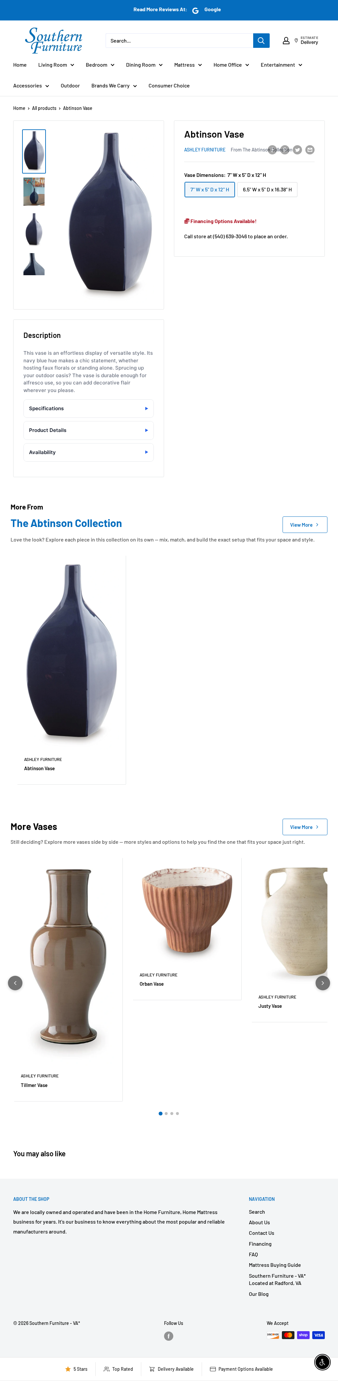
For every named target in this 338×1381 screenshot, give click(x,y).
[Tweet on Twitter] (297, 149)
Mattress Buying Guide (275, 1265)
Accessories (27, 85)
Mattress (184, 64)
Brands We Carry (110, 85)
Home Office (228, 64)
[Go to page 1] (161, 1113)
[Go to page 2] (166, 1113)
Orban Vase (152, 984)
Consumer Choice (169, 85)
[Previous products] (15, 983)
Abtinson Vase (39, 768)
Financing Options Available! (223, 221)
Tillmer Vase (34, 1085)
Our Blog (259, 1294)
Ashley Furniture (204, 149)
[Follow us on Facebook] (168, 1335)
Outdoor (70, 85)
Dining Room (140, 64)
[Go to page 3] (171, 1113)
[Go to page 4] (177, 1113)
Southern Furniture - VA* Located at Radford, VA (277, 1279)
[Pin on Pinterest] (284, 149)
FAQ (253, 1254)
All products (44, 108)
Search (257, 1211)
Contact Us (261, 1233)
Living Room (52, 64)
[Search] (261, 40)
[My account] (286, 40)
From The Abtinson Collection (261, 149)
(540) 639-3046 (230, 236)
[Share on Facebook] (272, 149)
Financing (260, 1243)
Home (20, 64)
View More (301, 525)
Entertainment (278, 64)
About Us (259, 1222)
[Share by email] (310, 149)
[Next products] (323, 983)
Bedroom (96, 64)
